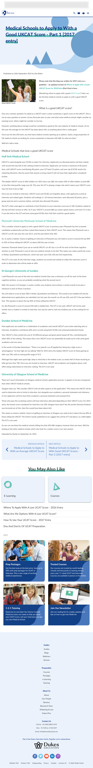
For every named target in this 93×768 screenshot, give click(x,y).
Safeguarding (36, 763)
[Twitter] (40, 756)
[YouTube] (46, 756)
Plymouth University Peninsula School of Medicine (29, 221)
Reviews (46, 702)
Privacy (46, 763)
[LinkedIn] (52, 756)
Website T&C (14, 763)
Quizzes (46, 660)
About (46, 695)
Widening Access (46, 710)
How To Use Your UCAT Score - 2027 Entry (27, 520)
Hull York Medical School (15, 156)
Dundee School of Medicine (17, 321)
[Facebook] (35, 756)
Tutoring (46, 683)
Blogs (46, 653)
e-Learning (46, 679)
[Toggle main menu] (88, 13)
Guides (46, 649)
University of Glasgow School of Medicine (25, 374)
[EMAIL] (79, 13)
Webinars (46, 656)
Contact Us (62, 763)
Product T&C (25, 763)
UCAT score (75, 93)
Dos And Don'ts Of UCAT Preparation (24, 526)
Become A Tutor (46, 706)
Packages (46, 676)
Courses (46, 672)
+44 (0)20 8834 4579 (49, 724)
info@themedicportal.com (49, 731)
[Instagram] (58, 756)
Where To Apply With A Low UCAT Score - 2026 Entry (33, 507)
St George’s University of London (20, 271)
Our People (46, 699)
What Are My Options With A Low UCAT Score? (30, 514)
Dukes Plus (46, 713)
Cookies (53, 763)
